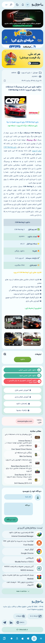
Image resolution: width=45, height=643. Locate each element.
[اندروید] (11, 638)
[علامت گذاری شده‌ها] (4, 638)
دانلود (22, 359)
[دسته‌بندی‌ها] (27, 5)
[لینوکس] (17, 638)
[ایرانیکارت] (22, 38)
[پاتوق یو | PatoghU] (37, 5)
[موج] (22, 18)
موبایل (35, 72)
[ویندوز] (28, 638)
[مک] (22, 638)
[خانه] (34, 638)
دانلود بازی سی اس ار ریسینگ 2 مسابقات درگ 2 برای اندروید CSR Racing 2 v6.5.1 (23, 88)
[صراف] (22, 59)
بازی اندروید (25, 72)
